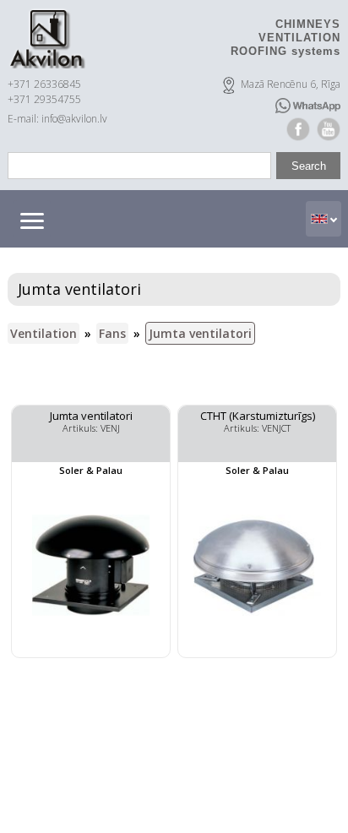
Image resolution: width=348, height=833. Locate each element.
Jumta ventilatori (200, 333)
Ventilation (43, 333)
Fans (112, 333)
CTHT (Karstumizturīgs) (257, 416)
